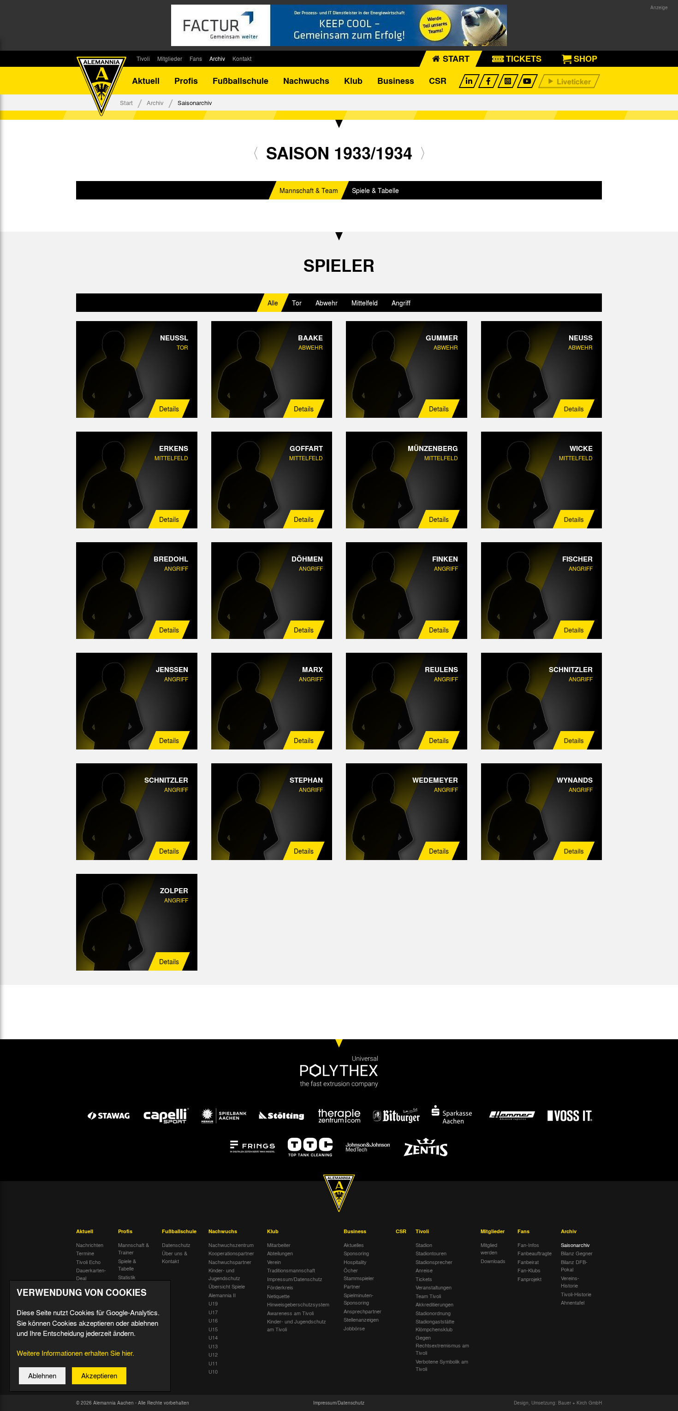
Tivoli (143, 58)
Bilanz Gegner (577, 1253)
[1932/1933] (256, 153)
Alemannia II (222, 1295)
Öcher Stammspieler (359, 1274)
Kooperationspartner (231, 1253)
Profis (186, 81)
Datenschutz (176, 1244)
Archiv (217, 58)
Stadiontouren (431, 1253)
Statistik (127, 1277)
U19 (213, 1303)
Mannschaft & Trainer (133, 1248)
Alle (273, 302)
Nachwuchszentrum (231, 1244)
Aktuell (146, 81)
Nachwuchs (306, 81)
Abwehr (326, 302)
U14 (213, 1337)
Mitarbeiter (279, 1244)
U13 (213, 1346)
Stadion (424, 1244)
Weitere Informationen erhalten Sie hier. (75, 1353)
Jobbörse (354, 1328)
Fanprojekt (529, 1278)
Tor (297, 302)
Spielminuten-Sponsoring (359, 1298)
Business (395, 81)
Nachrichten (89, 1244)
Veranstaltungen (434, 1287)
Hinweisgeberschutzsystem (298, 1304)
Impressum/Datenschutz (294, 1278)
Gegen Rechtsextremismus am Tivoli (442, 1345)
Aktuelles (354, 1244)
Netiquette (278, 1296)
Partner (352, 1286)
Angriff (401, 302)
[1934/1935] (422, 153)
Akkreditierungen (434, 1304)
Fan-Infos (528, 1244)
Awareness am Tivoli (290, 1313)
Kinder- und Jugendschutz (224, 1274)
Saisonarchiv (575, 1244)
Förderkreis (280, 1287)
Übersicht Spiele (226, 1286)
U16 (213, 1320)
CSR (437, 81)
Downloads (493, 1261)
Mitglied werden (489, 1248)
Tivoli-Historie (576, 1294)
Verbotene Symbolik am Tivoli (442, 1365)
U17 (213, 1312)
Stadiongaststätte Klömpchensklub (435, 1325)
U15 (213, 1329)
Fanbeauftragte (534, 1253)
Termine (85, 1253)
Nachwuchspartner (229, 1261)
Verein (274, 1261)
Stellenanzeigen (361, 1319)
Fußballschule (240, 81)
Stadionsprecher (434, 1261)
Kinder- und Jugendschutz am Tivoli (296, 1325)
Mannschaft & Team (309, 190)
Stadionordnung (433, 1313)
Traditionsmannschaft (291, 1270)
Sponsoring (356, 1253)
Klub (353, 81)
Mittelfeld (364, 302)
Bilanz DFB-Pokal (574, 1265)
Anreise (424, 1270)
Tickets (424, 1278)
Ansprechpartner (362, 1311)
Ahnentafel (572, 1302)
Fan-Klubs (529, 1270)
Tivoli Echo (88, 1261)
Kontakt (241, 58)
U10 (213, 1371)
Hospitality (355, 1261)
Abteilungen (280, 1253)
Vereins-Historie (570, 1281)
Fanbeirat (528, 1261)
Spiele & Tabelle (375, 190)
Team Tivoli (428, 1296)
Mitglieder (169, 58)
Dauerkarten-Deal (91, 1274)
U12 (213, 1354)
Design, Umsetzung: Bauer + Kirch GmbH (558, 1402)
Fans (196, 58)
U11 (213, 1363)
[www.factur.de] (339, 25)
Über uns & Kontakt (174, 1257)
